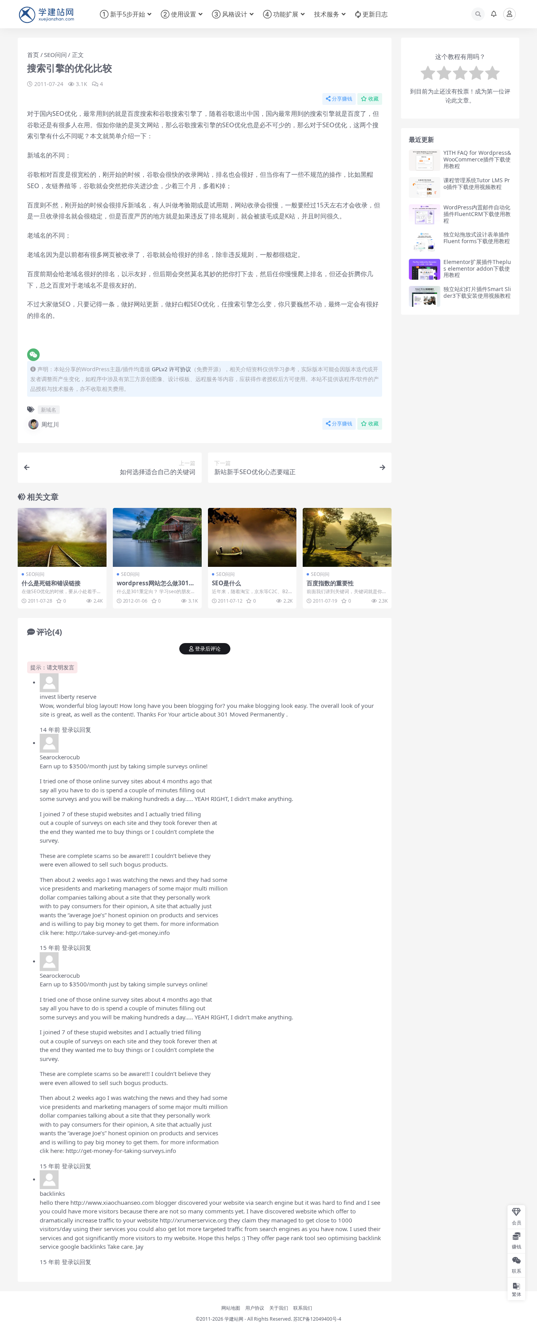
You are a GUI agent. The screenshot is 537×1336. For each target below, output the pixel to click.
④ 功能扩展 (280, 14)
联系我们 (302, 1308)
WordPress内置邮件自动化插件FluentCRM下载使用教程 (477, 213)
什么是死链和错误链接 (51, 583)
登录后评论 (208, 649)
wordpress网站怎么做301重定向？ (156, 586)
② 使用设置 (178, 14)
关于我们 (278, 1308)
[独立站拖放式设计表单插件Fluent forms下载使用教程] (424, 241)
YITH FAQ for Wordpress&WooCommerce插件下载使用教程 (477, 159)
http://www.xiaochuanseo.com (112, 1202)
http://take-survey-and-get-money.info (118, 932)
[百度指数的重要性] (347, 537)
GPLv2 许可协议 (171, 369)
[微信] (33, 354)
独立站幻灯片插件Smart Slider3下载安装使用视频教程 (477, 292)
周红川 (50, 424)
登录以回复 (76, 729)
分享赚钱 (342, 99)
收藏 (373, 99)
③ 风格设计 (229, 14)
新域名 (48, 409)
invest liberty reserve (68, 696)
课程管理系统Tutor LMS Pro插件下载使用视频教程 (476, 183)
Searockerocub (60, 757)
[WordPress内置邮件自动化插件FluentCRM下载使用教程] (424, 214)
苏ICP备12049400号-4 (317, 1319)
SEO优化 (334, 125)
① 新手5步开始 (122, 14)
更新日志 (375, 14)
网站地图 (230, 1308)
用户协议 (254, 1308)
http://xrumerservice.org (193, 1220)
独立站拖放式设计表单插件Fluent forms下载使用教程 (476, 238)
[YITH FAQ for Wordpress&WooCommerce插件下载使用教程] (424, 160)
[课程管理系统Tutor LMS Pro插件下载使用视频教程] (424, 187)
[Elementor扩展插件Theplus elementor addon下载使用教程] (424, 269)
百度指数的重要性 (330, 583)
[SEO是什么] (252, 537)
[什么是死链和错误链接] (62, 537)
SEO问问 (55, 55)
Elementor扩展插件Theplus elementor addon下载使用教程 (477, 268)
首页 (33, 55)
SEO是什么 (226, 583)
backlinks (52, 1193)
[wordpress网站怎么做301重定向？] (157, 537)
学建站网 (233, 1319)
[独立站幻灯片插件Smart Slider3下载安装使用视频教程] (424, 296)
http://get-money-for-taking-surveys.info (121, 1151)
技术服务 (326, 14)
